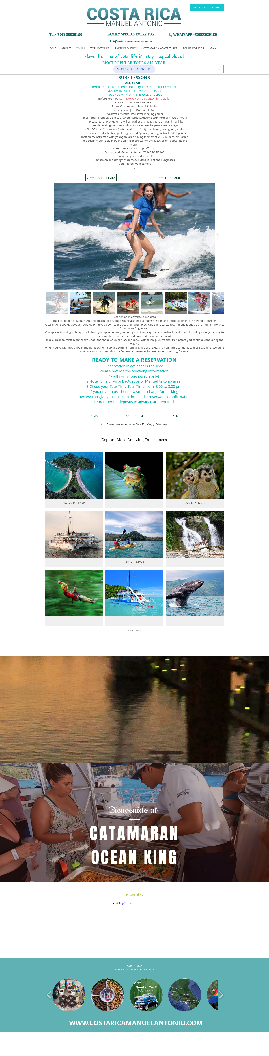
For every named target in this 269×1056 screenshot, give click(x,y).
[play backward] (49, 995)
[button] (134, 895)
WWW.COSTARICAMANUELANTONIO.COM (136, 1022)
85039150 (209, 34)
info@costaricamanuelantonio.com (131, 41)
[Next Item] (218, 236)
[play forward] (221, 995)
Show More (134, 630)
